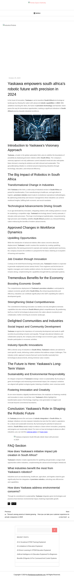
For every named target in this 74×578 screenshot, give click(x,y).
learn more (44, 432)
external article (32, 432)
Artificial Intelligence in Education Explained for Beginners (37, 554)
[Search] (54, 530)
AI (9, 503)
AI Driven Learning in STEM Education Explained (34, 550)
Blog (14, 503)
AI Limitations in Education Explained (29, 546)
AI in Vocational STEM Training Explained (31, 542)
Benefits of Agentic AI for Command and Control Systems (37, 558)
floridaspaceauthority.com (37, 574)
